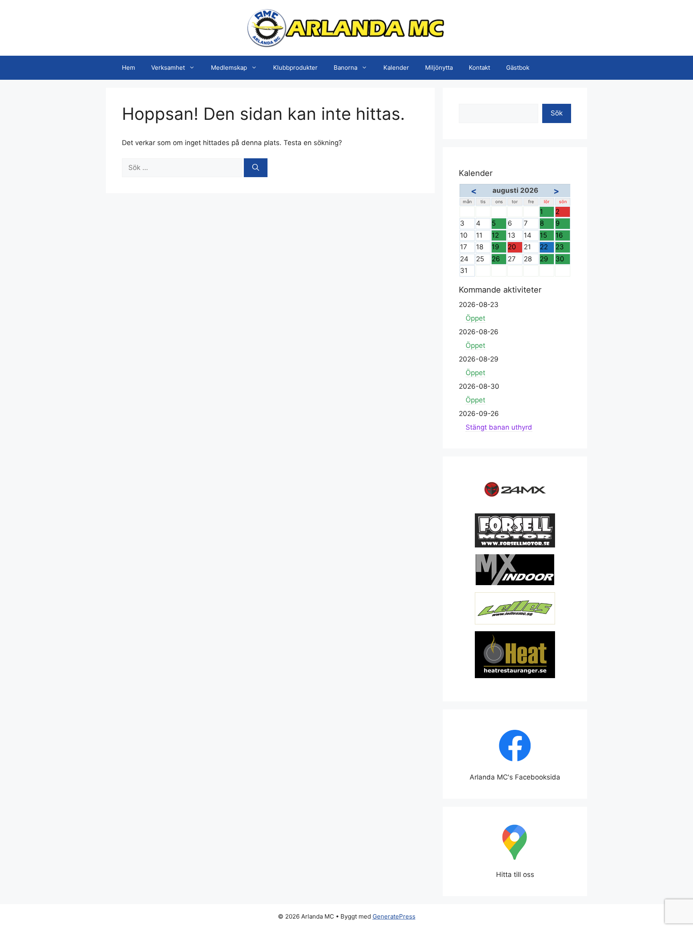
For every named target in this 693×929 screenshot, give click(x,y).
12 (499, 236)
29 (547, 260)
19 (499, 247)
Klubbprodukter (295, 67)
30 (562, 260)
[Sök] (255, 168)
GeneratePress (394, 916)
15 (547, 236)
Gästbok (517, 67)
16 (562, 236)
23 (562, 247)
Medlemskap (229, 67)
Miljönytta (439, 67)
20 (515, 247)
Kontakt (479, 67)
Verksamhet (168, 67)
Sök (557, 113)
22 (547, 247)
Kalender (396, 67)
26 (499, 260)
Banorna (345, 67)
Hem (128, 67)
